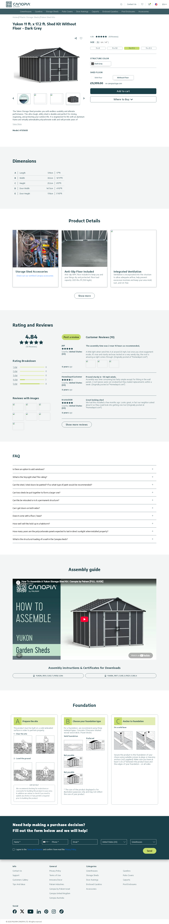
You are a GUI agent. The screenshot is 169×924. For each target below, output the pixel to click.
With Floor (98, 78)
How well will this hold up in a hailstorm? (31, 523)
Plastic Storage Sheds (29, 17)
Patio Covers (67, 11)
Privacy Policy (70, 849)
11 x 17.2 (132, 48)
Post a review (71, 337)
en (163, 4)
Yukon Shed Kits (48, 17)
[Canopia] (18, 4)
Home (15, 17)
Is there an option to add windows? (28, 469)
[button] (15, 98)
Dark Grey (98, 64)
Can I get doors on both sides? (26, 508)
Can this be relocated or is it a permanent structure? (36, 500)
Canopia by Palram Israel (59, 889)
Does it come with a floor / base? (27, 515)
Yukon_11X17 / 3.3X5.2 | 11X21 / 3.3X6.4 (122, 676)
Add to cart (123, 91)
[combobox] (46, 841)
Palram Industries (56, 884)
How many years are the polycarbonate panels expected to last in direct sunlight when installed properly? (60, 531)
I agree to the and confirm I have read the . (46, 849)
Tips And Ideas (19, 884)
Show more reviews (77, 424)
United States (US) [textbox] (109, 842)
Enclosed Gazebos (110, 11)
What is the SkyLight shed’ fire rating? (30, 477)
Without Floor (123, 78)
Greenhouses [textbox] (137, 842)
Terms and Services (35, 849)
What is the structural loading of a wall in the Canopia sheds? (40, 539)
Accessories (144, 11)
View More (17, 124)
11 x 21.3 (149, 48)
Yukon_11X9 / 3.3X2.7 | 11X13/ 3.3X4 (49, 676)
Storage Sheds (52, 11)
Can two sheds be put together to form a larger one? (36, 492)
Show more (84, 295)
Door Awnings (82, 11)
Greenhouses (26, 11)
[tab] (98, 42)
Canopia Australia (56, 898)
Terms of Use (55, 875)
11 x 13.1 (114, 48)
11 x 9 (98, 48)
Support (16, 875)
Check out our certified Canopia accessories (35, 276)
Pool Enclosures (128, 11)
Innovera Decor (55, 880)
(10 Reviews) (113, 37)
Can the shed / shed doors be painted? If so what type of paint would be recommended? (52, 484)
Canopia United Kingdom (59, 893)
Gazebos (39, 11)
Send (149, 850)
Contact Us (131, 4)
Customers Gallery (20, 880)
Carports (95, 11)
